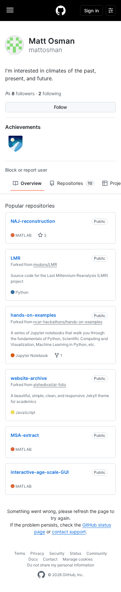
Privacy (37, 553)
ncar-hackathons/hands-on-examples (67, 321)
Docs (33, 559)
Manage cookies (78, 559)
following (49, 93)
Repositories (74, 183)
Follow (60, 107)
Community (96, 553)
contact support (69, 531)
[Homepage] (60, 10)
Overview (31, 183)
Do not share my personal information (60, 565)
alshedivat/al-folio (49, 384)
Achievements (23, 127)
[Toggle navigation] (10, 10)
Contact (50, 559)
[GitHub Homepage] (41, 575)
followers (24, 93)
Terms (19, 553)
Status (75, 553)
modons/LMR (45, 264)
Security (57, 553)
